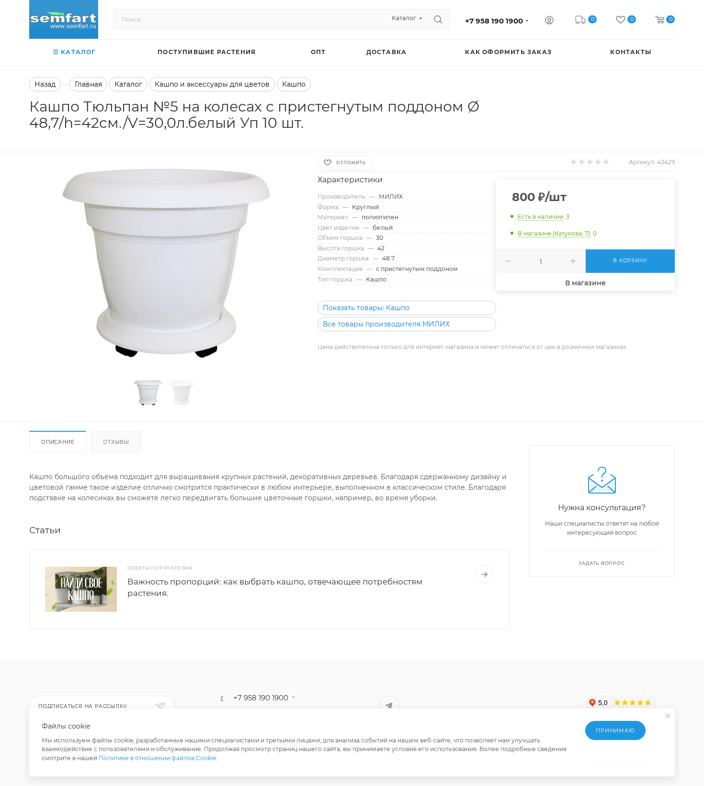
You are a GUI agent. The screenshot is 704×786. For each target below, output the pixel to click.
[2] (581, 162)
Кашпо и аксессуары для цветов (212, 84)
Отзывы (116, 442)
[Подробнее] (485, 574)
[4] (597, 162)
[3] (589, 162)
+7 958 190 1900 (494, 21)
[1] (573, 162)
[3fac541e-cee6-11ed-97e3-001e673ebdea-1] (165, 262)
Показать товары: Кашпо (366, 307)
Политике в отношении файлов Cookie (157, 758)
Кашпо (294, 84)
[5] (606, 162)
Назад (45, 84)
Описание (57, 442)
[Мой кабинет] (549, 21)
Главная (88, 84)
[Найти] (438, 19)
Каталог (128, 84)
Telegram (389, 706)
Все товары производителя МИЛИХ (386, 324)
